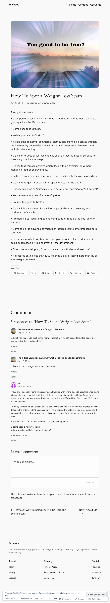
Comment (89, 482)
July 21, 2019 (23, 332)
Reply (13, 351)
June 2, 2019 (23, 361)
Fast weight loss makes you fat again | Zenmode (40, 329)
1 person (24, 435)
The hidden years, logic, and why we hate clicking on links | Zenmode (51, 358)
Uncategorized (48, 103)
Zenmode (14, 4)
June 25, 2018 (24, 386)
